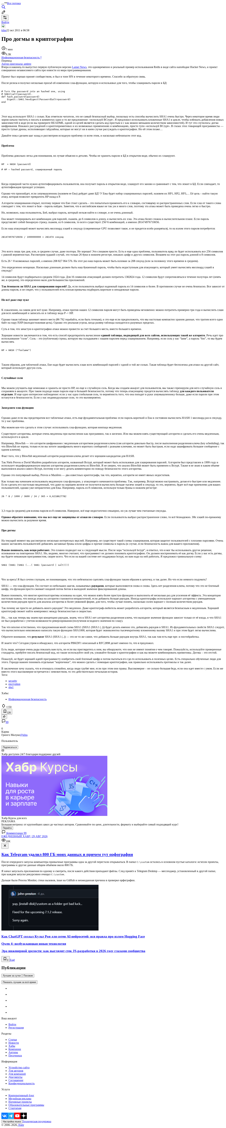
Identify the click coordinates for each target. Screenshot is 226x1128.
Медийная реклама (19, 1098)
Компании (14, 1049)
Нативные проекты (20, 1101)
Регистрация (16, 1027)
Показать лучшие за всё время (19, 982)
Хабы (11, 1045)
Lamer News (79, 67)
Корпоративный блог (21, 1095)
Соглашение (15, 1080)
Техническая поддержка (36, 1121)
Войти (12, 1024)
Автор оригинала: (16, 63)
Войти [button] (5, 22)
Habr (21, 1124)
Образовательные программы (26, 1104)
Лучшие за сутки (12, 975)
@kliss (24, 734)
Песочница (15, 1055)
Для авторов (15, 1070)
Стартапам (14, 1108)
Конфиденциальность (21, 1083)
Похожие (28, 975)
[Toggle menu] (2, 4)
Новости (13, 1042)
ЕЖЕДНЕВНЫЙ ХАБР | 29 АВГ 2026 (24, 836)
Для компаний (17, 1073)
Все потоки (14, 3)
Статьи (12, 1039)
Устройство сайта (18, 1067)
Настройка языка (12, 1121)
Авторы (13, 1052)
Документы (15, 1077)
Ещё (12, 959)
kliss (3, 30)
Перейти (7, 828)
